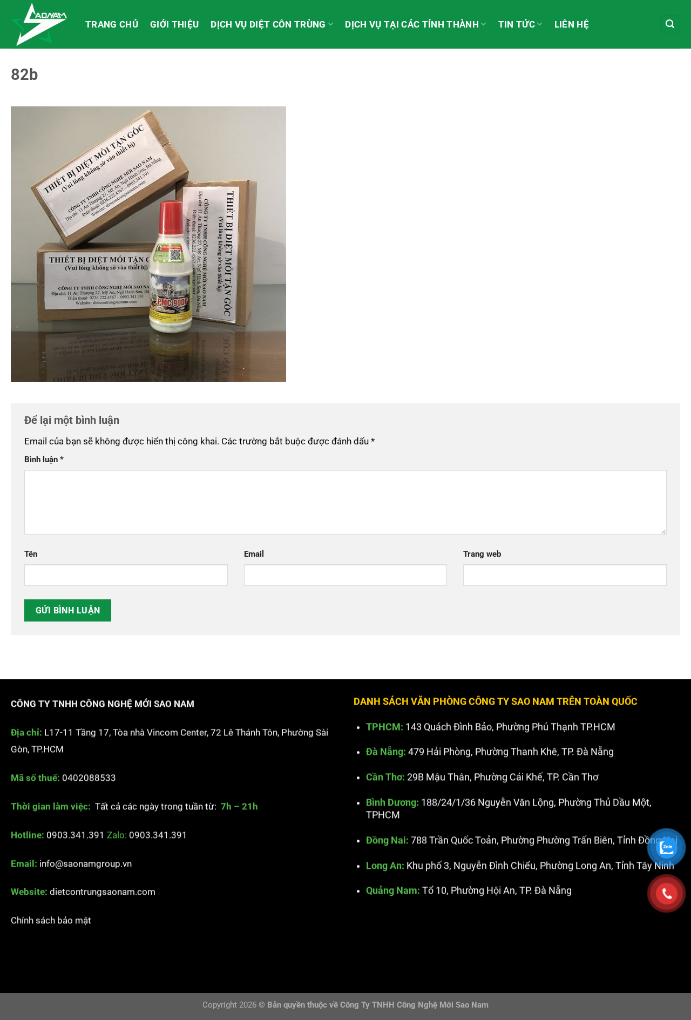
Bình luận (44, 459)
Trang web (482, 554)
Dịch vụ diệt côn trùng (268, 24)
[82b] (148, 243)
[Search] (670, 24)
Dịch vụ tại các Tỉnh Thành (412, 24)
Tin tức (516, 24)
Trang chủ (111, 24)
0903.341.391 (75, 834)
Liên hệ (571, 24)
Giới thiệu (174, 24)
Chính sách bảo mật (51, 920)
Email (254, 554)
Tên (30, 554)
